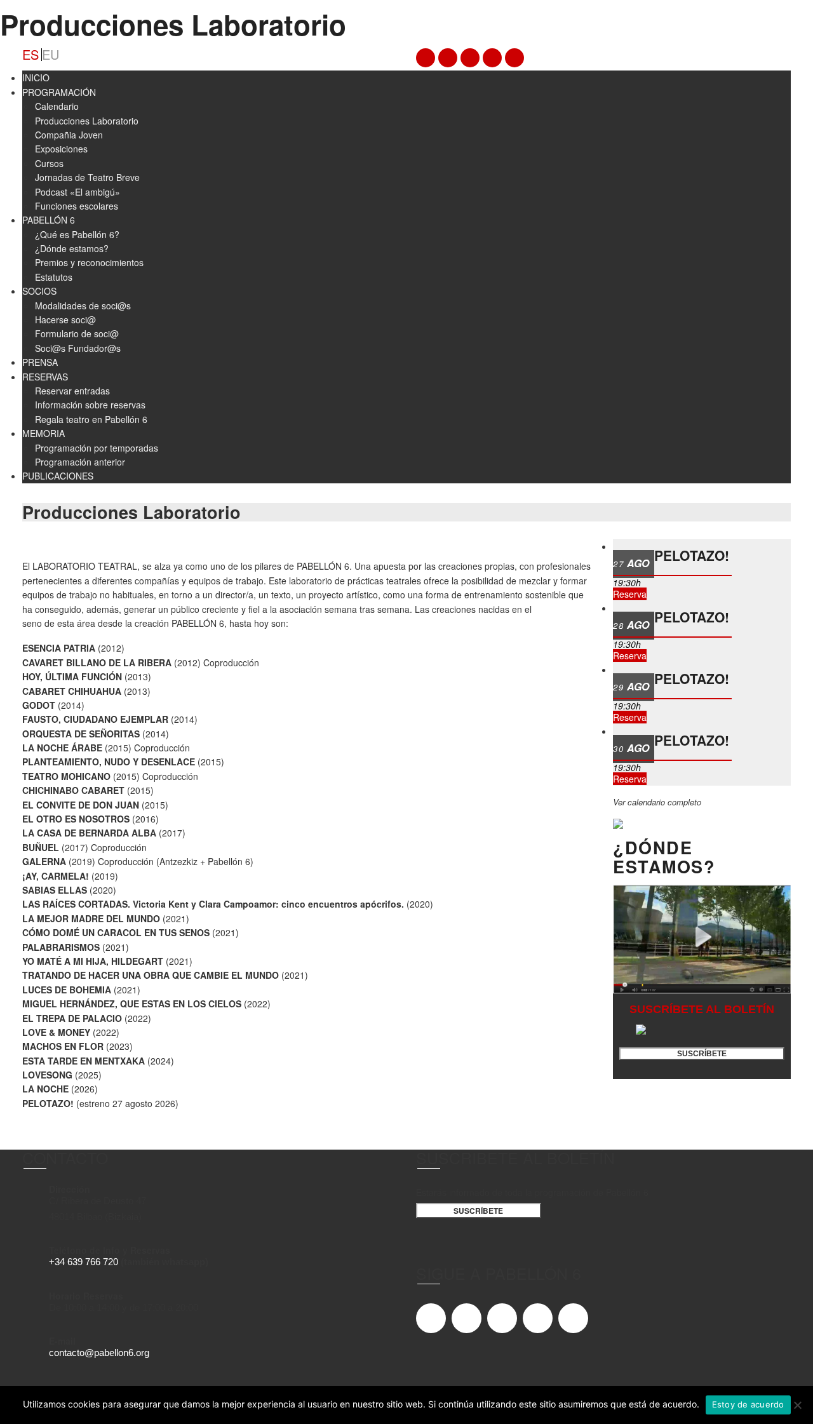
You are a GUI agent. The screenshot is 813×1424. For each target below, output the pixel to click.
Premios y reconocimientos (89, 262)
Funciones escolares (76, 205)
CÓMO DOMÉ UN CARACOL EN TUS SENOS (116, 932)
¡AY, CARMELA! (55, 876)
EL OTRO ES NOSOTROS (76, 818)
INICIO (36, 77)
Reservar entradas (72, 390)
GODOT (38, 705)
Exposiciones (61, 148)
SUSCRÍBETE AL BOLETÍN (701, 1009)
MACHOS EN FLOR (63, 1046)
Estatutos (53, 277)
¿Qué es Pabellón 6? (77, 234)
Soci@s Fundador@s (78, 348)
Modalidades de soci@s (83, 305)
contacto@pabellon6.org (99, 1353)
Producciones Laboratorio (86, 120)
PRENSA (40, 362)
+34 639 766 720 (83, 1262)
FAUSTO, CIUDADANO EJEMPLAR (95, 719)
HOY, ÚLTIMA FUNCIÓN (72, 676)
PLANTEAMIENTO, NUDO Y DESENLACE (108, 761)
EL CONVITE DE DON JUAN (80, 804)
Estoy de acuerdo (748, 1404)
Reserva (630, 594)
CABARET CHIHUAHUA (71, 691)
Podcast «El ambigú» (77, 191)
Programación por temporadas (96, 447)
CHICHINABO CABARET (73, 790)
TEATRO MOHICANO (66, 776)
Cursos (49, 163)
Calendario (57, 106)
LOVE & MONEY (56, 1032)
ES (30, 54)
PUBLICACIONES (57, 475)
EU (50, 54)
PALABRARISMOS (61, 947)
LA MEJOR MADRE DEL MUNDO (91, 918)
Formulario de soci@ (77, 333)
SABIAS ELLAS (54, 889)
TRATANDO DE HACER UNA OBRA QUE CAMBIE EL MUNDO (150, 975)
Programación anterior (80, 461)
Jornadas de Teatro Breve (87, 177)
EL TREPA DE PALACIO (72, 1018)
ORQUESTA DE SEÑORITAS (81, 733)
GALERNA (44, 861)
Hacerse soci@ (65, 319)
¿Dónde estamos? (72, 248)
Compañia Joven (69, 134)
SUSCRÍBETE (702, 1053)
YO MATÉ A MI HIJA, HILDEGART (92, 961)
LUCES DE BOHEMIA (66, 989)
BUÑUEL (40, 847)
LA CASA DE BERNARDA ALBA (89, 832)
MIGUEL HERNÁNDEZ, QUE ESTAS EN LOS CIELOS (131, 1003)
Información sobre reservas (90, 404)
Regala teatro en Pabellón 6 (91, 419)
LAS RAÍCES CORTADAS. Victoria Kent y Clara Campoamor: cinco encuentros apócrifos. (213, 903)
